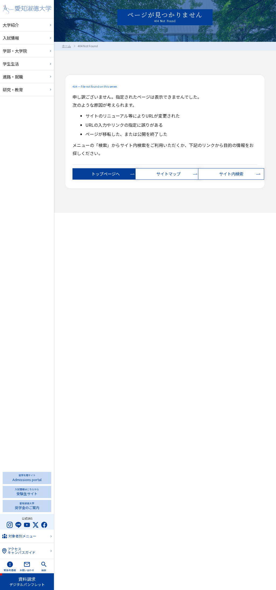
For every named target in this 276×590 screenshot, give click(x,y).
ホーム (66, 46)
